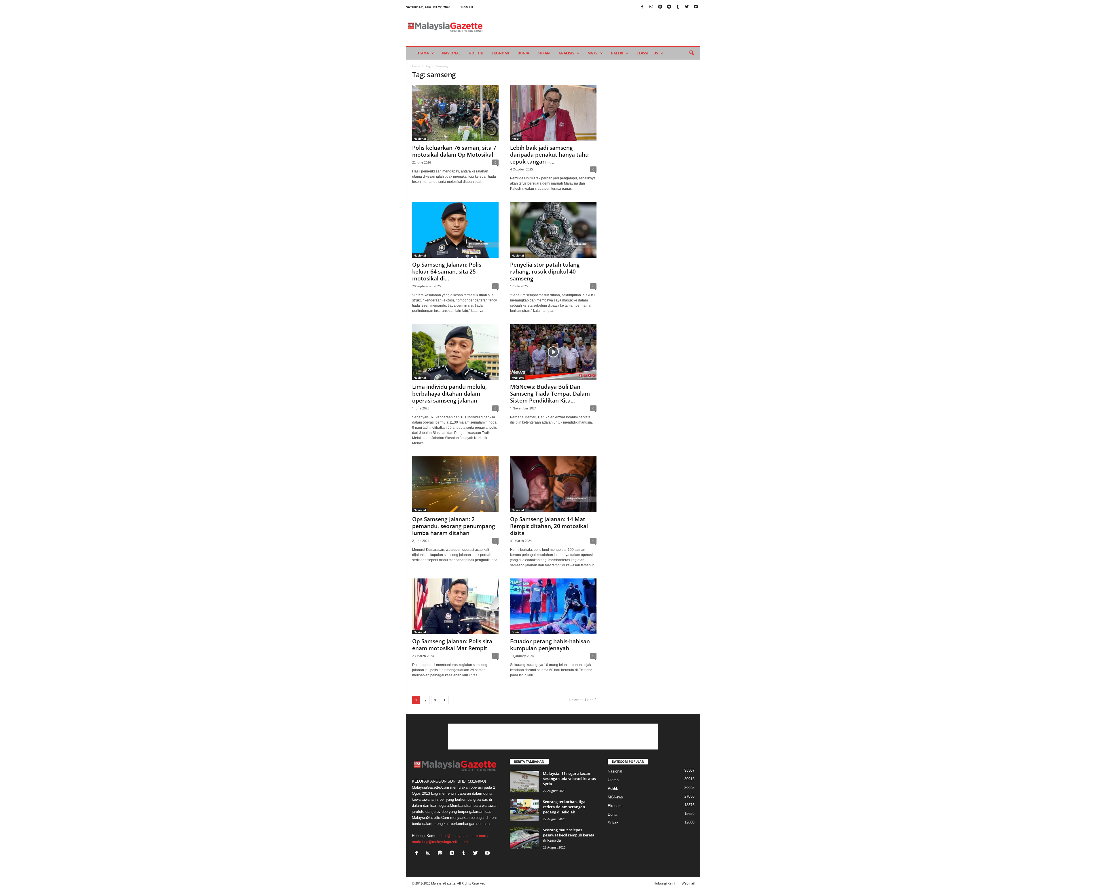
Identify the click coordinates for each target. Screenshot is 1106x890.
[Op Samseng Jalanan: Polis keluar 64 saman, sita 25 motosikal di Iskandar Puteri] (455, 230)
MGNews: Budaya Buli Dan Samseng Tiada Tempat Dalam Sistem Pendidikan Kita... (550, 393)
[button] (691, 53)
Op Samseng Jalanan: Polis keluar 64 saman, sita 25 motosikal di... (446, 271)
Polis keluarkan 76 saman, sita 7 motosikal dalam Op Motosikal (454, 151)
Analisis (566, 53)
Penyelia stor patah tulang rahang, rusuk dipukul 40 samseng (545, 271)
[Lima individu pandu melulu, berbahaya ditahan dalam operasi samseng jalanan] (455, 352)
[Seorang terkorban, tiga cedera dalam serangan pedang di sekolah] (524, 810)
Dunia (523, 53)
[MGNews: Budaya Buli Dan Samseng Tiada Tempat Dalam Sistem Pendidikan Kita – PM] (553, 352)
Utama (422, 53)
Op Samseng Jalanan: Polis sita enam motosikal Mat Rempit (452, 644)
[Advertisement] (553, 736)
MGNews (518, 377)
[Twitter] (686, 7)
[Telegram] (669, 7)
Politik (476, 53)
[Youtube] (695, 7)
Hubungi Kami (664, 883)
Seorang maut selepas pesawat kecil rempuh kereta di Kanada (568, 835)
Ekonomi (500, 53)
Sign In (467, 7)
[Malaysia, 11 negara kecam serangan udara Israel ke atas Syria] (524, 781)
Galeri (617, 53)
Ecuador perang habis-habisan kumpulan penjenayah (550, 644)
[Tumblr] (678, 7)
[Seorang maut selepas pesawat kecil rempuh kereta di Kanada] (524, 838)
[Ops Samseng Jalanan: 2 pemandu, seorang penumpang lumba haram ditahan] (455, 484)
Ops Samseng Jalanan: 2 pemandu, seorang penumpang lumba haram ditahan (453, 526)
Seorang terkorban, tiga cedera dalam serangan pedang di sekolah (564, 807)
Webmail (688, 883)
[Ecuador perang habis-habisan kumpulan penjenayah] (553, 606)
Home (416, 66)
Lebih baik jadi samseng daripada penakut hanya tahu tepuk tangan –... (549, 154)
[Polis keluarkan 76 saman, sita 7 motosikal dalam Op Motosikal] (455, 113)
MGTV (593, 53)
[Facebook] (642, 7)
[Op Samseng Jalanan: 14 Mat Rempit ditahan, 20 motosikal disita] (553, 484)
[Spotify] (660, 7)
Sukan (544, 53)
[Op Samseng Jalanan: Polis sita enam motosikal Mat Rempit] (455, 606)
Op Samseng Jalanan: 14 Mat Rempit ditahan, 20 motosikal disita (549, 526)
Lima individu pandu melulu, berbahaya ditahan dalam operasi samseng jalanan (449, 393)
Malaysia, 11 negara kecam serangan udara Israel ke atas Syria (569, 778)
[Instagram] (651, 7)
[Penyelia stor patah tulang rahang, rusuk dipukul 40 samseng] (553, 230)
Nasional (451, 53)
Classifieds (647, 53)
